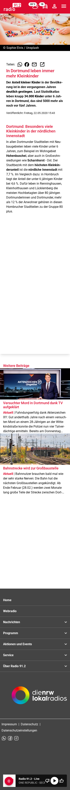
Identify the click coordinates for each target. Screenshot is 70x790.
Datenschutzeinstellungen (19, 730)
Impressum (9, 724)
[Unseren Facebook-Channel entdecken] (10, 738)
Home (7, 600)
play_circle (54, 780)
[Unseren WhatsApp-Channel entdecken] (4, 738)
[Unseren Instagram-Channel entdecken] (16, 738)
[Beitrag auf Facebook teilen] (26, 64)
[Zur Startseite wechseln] (12, 7)
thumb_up (61, 780)
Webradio (10, 611)
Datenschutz (29, 724)
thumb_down (47, 780)
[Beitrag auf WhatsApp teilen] (20, 64)
